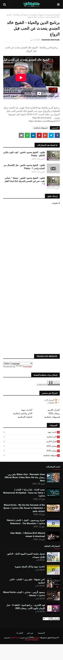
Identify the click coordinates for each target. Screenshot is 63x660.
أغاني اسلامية (53, 437)
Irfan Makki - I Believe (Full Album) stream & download (27, 534)
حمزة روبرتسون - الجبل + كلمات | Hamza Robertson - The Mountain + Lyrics (26, 522)
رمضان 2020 (53, 451)
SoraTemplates (31, 640)
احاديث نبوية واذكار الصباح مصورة (30, 566)
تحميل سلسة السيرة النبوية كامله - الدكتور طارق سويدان (26, 555)
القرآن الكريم (54, 410)
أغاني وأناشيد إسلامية (22, 413)
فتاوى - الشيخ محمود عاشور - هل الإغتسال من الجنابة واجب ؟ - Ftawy (24, 167)
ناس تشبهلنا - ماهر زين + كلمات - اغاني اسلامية (27, 581)
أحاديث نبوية (26, 410)
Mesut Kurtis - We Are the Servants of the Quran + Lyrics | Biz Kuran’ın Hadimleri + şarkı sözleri (24, 508)
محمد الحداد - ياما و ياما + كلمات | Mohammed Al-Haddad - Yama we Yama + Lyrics (24, 492)
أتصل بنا (20, 633)
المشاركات (49, 400)
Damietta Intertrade (51, 40)
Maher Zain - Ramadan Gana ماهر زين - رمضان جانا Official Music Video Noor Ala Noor (25, 477)
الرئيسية (41, 633)
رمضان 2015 (54, 413)
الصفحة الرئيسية (53, 15)
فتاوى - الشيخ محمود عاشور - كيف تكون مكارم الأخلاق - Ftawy (24, 154)
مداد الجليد (15, 637)
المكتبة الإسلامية (25, 417)
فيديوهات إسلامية (38, 15)
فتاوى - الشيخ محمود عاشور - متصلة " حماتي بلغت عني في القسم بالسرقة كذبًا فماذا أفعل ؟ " (25, 181)
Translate (27, 366)
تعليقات (51, 402)
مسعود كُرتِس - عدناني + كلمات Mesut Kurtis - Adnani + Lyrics (24, 594)
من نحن (30, 633)
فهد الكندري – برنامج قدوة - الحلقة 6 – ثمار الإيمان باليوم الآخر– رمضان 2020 (25, 606)
